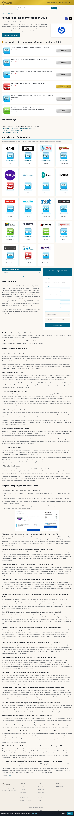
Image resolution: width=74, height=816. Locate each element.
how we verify (29, 22)
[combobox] (35, 8)
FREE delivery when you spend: (52, 294)
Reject (63, 813)
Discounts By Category (51, 2)
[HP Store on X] (70, 18)
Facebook (60, 786)
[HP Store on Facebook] (67, 18)
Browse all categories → (21, 276)
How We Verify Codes (25, 797)
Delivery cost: (48, 290)
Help (70, 2)
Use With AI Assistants (25, 800)
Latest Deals (23, 786)
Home (3, 13)
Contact (40, 797)
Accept (69, 813)
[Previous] (52, 30)
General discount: (49, 306)
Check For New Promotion (11, 35)
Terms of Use (41, 786)
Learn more (34, 813)
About (39, 800)
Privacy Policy (41, 789)
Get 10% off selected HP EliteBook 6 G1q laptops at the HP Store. (28, 83)
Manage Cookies (42, 795)
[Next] (70, 30)
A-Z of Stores (23, 792)
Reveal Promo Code (63, 86)
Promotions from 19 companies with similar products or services (19, 128)
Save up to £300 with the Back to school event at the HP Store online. (29, 59)
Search (54, 8)
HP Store (9, 775)
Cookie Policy (41, 792)
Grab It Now (63, 50)
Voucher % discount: (51, 314)
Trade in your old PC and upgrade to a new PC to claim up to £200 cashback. (30, 47)
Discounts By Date (63, 2)
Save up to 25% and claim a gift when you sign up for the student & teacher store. (31, 71)
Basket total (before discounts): (52, 282)
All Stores (8, 13)
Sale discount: (48, 302)
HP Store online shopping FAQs (11, 132)
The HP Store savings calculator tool (12, 130)
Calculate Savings (57, 325)
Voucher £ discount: (50, 319)
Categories (22, 789)
